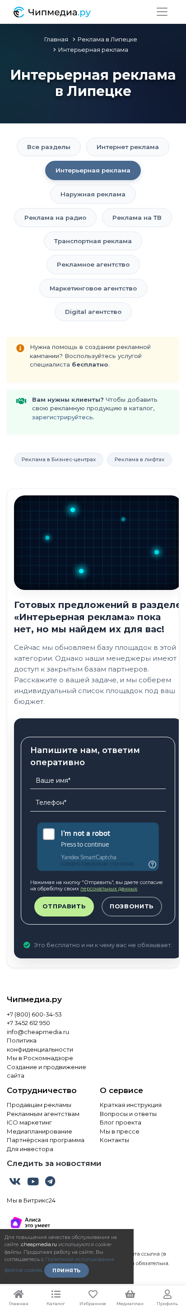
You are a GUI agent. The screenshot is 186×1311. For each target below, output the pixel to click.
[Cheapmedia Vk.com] (16, 1183)
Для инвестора (30, 1148)
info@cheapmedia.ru (38, 1031)
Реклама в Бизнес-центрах (59, 459)
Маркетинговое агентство (93, 288)
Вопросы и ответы (128, 1113)
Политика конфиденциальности (40, 1045)
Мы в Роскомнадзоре (40, 1058)
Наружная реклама (93, 194)
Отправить (64, 906)
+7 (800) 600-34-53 (34, 1014)
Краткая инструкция (131, 1104)
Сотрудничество (42, 1090)
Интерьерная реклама (93, 170)
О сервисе (121, 1090)
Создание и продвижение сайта (46, 1071)
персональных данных (108, 888)
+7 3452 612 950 (28, 1022)
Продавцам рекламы (39, 1104)
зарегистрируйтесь (62, 417)
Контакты (114, 1139)
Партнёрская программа (45, 1139)
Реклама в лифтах (139, 459)
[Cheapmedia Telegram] (50, 1183)
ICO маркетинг (29, 1122)
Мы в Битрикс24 (31, 1200)
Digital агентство (93, 311)
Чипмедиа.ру (34, 999)
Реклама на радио (55, 217)
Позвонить (132, 906)
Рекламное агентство (93, 264)
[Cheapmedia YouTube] (34, 1183)
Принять (66, 1270)
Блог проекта (120, 1122)
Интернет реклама (128, 146)
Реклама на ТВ (137, 217)
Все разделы (48, 146)
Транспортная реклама (93, 241)
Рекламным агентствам (43, 1113)
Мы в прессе (120, 1131)
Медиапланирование (39, 1131)
